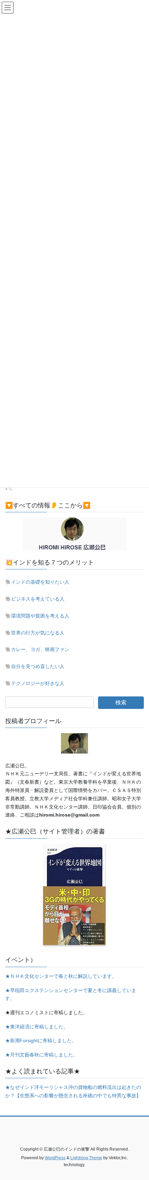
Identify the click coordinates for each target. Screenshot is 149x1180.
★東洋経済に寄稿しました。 (36, 1026)
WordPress (55, 1157)
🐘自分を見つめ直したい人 (34, 666)
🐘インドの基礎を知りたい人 (37, 582)
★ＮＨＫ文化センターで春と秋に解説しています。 (61, 976)
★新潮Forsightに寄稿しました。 (41, 1040)
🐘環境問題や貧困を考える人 (37, 616)
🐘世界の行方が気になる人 (34, 633)
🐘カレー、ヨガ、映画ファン (37, 649)
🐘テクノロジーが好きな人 (34, 683)
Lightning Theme (86, 1157)
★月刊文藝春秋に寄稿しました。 (41, 1054)
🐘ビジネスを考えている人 (34, 599)
